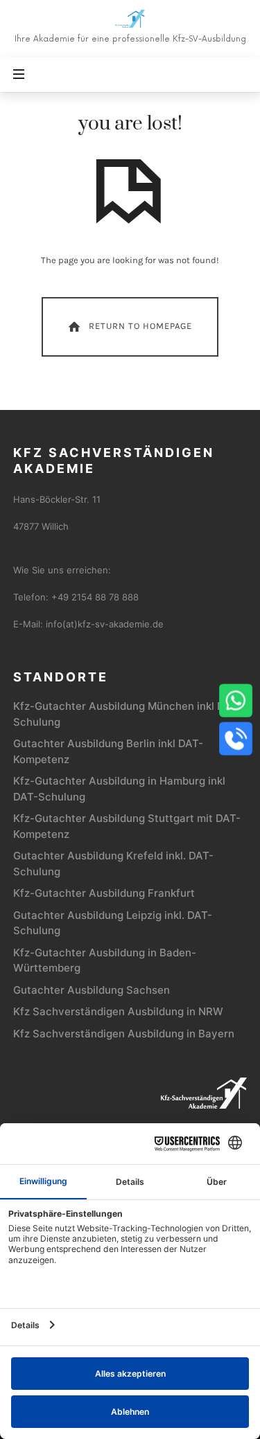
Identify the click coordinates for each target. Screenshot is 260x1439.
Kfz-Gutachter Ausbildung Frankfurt (104, 893)
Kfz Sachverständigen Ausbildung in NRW (118, 1011)
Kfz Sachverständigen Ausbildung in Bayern (123, 1033)
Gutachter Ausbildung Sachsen (91, 989)
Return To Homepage (140, 326)
